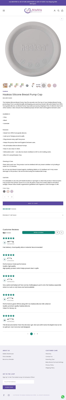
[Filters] (57, 232)
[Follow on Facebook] (4, 395)
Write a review (38, 232)
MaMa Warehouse (8, 354)
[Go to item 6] (32, 85)
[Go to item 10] (54, 85)
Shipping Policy (50, 368)
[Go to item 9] (49, 85)
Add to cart (33, 203)
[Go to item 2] (10, 85)
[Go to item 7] (38, 85)
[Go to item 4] (21, 85)
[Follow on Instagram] (9, 395)
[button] (6, 209)
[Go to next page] (37, 334)
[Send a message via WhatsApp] (62, 396)
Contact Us (49, 356)
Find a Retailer (7, 356)
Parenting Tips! (50, 359)
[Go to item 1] (5, 85)
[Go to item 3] (16, 85)
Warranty (48, 354)
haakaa (5, 91)
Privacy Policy (50, 365)
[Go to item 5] (27, 85)
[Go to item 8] (43, 85)
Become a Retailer (8, 359)
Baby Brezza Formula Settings (54, 362)
